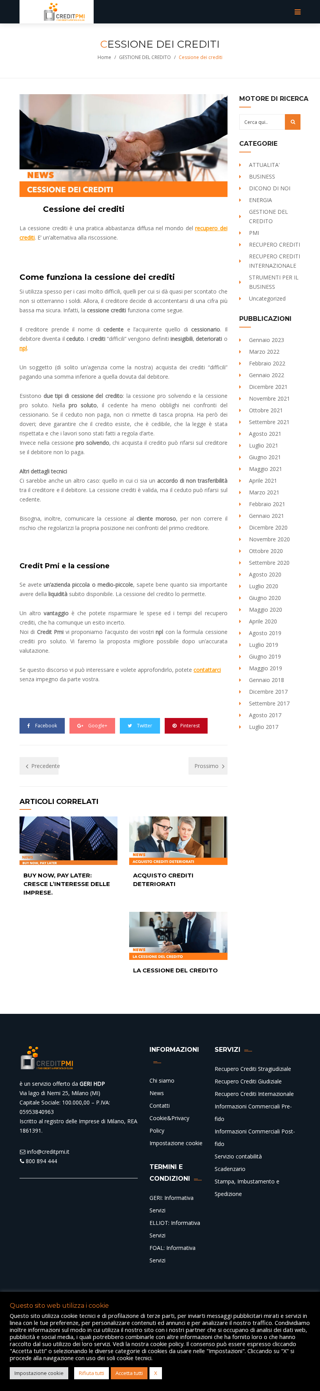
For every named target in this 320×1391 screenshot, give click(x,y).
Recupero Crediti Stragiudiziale (253, 1068)
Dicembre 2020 (268, 527)
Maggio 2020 (265, 609)
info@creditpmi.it (47, 1151)
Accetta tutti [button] (129, 1373)
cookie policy (166, 1344)
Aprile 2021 (263, 480)
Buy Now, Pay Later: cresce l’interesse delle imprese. (66, 884)
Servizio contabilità (238, 1156)
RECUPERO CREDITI (274, 244)
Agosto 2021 (265, 433)
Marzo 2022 (264, 351)
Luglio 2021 (263, 445)
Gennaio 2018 (266, 680)
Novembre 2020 (269, 539)
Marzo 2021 (264, 492)
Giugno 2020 (265, 598)
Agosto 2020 (265, 574)
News (156, 1093)
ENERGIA (260, 200)
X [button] (155, 1373)
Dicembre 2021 (268, 386)
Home (104, 57)
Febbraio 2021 (267, 504)
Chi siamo (161, 1080)
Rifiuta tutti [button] (91, 1373)
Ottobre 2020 (266, 551)
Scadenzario (230, 1169)
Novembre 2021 (269, 398)
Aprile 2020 (263, 621)
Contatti (159, 1105)
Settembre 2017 (269, 703)
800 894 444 (40, 1161)
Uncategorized (267, 298)
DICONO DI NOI (269, 188)
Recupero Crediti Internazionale (254, 1093)
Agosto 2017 (265, 715)
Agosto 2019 (265, 633)
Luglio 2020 (263, 586)
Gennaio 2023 (266, 340)
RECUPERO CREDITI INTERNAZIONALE (274, 260)
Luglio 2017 (263, 726)
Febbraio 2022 (267, 363)
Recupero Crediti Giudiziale (248, 1081)
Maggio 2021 (265, 469)
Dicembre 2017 (268, 691)
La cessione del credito (175, 970)
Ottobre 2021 (266, 410)
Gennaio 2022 (266, 375)
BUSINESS (262, 176)
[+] (68, 840)
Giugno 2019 (265, 656)
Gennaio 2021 (266, 515)
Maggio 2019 (265, 668)
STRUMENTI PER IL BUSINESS (274, 282)
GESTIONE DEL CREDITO (145, 57)
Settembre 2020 (269, 562)
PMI (254, 232)
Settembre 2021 (269, 422)
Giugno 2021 (265, 457)
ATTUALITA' (264, 164)
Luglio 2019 (263, 644)
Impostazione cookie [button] (39, 1373)
